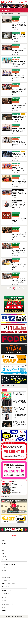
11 (19, 287)
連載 (3, 553)
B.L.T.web (4, 567)
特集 (3, 550)
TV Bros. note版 (5, 574)
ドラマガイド (5, 543)
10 (16, 287)
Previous (2, 529)
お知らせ (4, 597)
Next (26, 529)
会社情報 (4, 610)
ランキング (4, 559)
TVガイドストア (5, 586)
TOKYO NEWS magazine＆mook (9, 564)
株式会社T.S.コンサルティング (8, 590)
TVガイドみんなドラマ (7, 580)
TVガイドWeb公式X (6, 593)
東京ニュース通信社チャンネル (8, 583)
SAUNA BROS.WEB (6, 577)
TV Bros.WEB (4, 570)
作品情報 (4, 556)
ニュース (4, 547)
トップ (3, 540)
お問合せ (4, 607)
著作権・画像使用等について (8, 604)
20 (23, 287)
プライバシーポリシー (6, 601)
